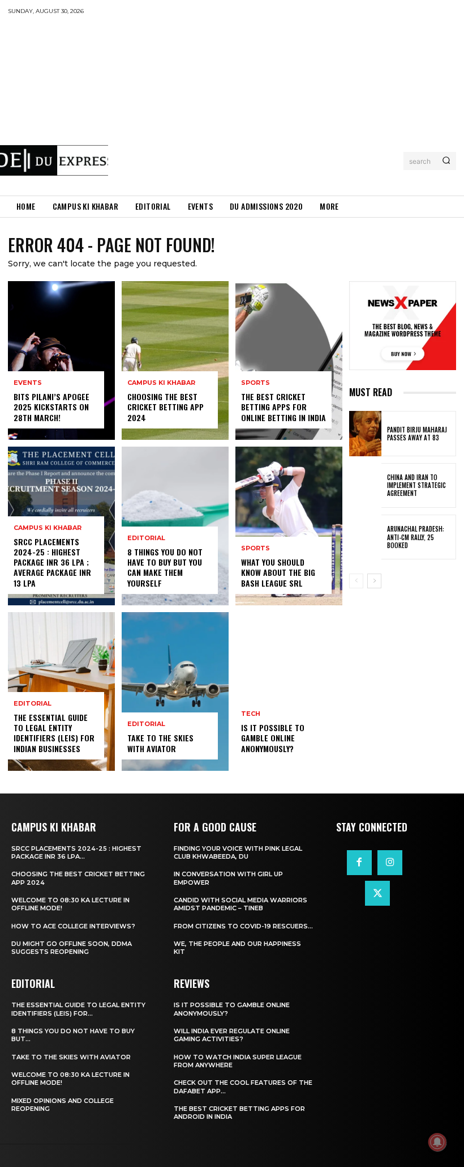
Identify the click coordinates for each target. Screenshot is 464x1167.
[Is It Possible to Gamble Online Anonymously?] (288, 691)
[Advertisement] (286, 105)
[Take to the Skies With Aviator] (175, 691)
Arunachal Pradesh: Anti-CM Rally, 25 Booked (415, 537)
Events (28, 383)
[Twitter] (377, 893)
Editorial (32, 704)
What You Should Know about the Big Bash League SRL (278, 572)
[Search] (446, 161)
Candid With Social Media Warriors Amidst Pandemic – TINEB (240, 904)
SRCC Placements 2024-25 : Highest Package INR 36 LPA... (76, 852)
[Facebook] (359, 862)
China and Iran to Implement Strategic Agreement (416, 485)
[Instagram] (389, 862)
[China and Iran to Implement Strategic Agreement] (365, 485)
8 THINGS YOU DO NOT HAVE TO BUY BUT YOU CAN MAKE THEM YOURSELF (165, 567)
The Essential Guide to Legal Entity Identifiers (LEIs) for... (78, 1009)
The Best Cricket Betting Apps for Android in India (239, 1113)
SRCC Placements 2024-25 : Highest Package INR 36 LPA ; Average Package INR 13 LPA (52, 562)
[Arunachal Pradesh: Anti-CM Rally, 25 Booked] (365, 537)
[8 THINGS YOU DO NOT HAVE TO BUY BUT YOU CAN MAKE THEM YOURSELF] (175, 526)
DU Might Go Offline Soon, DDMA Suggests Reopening (71, 948)
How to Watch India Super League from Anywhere (238, 1061)
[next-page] (374, 581)
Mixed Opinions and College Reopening (62, 1105)
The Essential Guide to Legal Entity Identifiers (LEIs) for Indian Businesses (54, 732)
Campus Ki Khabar (47, 528)
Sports (255, 383)
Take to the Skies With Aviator (160, 743)
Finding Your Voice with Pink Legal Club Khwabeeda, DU (238, 852)
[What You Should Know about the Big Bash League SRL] (288, 526)
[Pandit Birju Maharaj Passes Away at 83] (365, 433)
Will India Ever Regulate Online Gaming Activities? (232, 1035)
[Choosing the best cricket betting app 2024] (175, 360)
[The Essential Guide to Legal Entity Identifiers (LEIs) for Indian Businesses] (61, 691)
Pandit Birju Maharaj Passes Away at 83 (417, 433)
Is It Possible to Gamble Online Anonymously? (272, 738)
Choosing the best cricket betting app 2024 (165, 407)
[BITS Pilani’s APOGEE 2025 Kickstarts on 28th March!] (61, 360)
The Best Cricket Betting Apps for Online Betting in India (283, 407)
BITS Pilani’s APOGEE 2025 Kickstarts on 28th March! (51, 407)
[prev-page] (356, 581)
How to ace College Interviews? (73, 926)
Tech (250, 714)
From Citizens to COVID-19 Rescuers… (243, 926)
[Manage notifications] (437, 1142)
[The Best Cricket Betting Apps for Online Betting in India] (288, 360)
